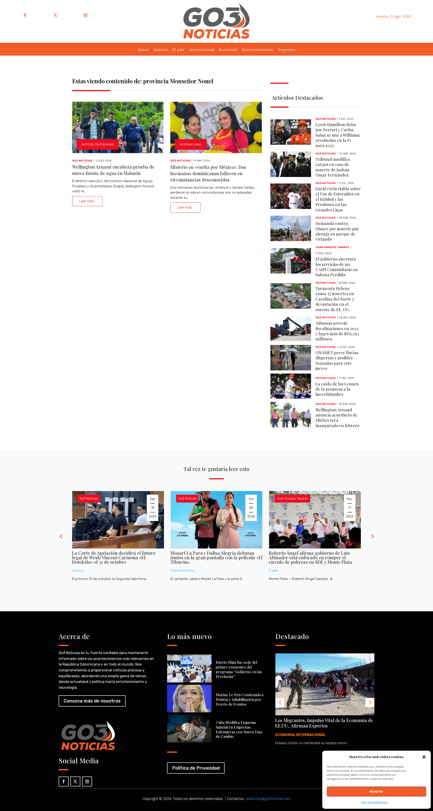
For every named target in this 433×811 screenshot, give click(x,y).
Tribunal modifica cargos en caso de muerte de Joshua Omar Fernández (333, 167)
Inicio (143, 50)
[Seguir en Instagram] (85, 15)
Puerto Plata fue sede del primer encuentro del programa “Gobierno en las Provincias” (239, 669)
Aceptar (376, 791)
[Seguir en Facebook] (25, 15)
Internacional (201, 50)
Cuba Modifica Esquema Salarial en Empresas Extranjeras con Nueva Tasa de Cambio (239, 729)
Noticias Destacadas (98, 144)
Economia (285, 735)
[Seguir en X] (55, 15)
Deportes (287, 50)
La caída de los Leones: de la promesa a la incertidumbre (337, 389)
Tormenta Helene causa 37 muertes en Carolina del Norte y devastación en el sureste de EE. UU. (335, 299)
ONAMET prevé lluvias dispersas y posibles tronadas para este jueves (337, 360)
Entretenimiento (258, 50)
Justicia (160, 50)
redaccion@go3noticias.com (268, 799)
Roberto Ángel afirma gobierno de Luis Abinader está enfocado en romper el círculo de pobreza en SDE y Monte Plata (310, 557)
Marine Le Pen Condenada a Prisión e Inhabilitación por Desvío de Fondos (239, 699)
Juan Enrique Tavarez (332, 247)
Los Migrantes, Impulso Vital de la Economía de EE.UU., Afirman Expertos (324, 723)
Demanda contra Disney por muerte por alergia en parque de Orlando (337, 231)
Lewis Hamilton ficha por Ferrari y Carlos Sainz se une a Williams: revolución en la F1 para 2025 (338, 135)
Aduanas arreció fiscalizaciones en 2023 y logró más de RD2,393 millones (337, 331)
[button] (424, 757)
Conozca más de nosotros (92, 701)
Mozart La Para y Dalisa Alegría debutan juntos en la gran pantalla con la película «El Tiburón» (216, 557)
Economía (228, 50)
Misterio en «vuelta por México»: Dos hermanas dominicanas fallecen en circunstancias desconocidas (208, 173)
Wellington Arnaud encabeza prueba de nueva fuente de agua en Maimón (113, 170)
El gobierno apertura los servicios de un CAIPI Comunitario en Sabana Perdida (337, 266)
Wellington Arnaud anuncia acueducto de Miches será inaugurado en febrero (337, 417)
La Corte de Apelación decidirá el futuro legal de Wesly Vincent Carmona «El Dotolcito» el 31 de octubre (113, 557)
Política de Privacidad (196, 768)
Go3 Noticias (82, 160)
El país (178, 50)
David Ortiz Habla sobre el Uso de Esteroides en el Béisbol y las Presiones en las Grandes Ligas (338, 199)
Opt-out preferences (374, 802)
